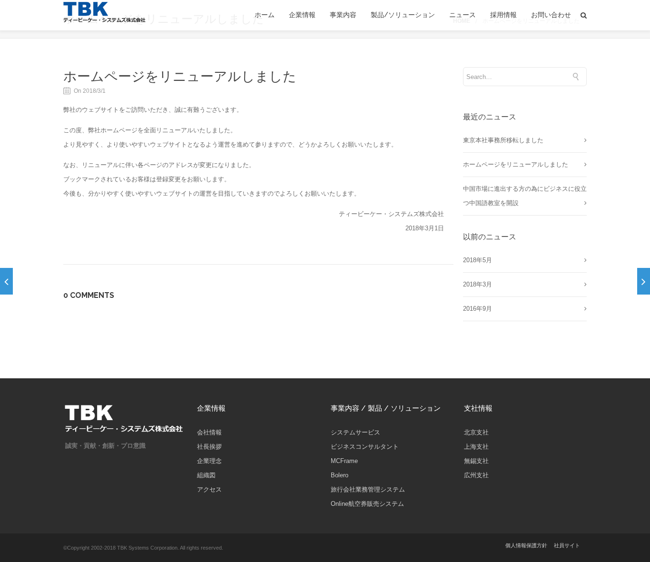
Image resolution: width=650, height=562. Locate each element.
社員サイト (567, 545)
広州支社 (476, 475)
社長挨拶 (209, 446)
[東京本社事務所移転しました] (643, 281)
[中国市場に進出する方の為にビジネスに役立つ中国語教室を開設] (6, 281)
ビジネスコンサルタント (365, 446)
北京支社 (476, 432)
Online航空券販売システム (367, 503)
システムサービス (355, 432)
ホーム (265, 15)
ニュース (462, 15)
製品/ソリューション (403, 15)
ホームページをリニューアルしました (179, 76)
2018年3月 (477, 284)
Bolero (339, 475)
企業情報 (302, 15)
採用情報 (503, 15)
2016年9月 (477, 308)
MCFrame (344, 460)
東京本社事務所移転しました (503, 140)
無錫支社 (476, 460)
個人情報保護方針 (526, 545)
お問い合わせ (551, 15)
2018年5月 (477, 260)
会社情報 (209, 432)
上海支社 (476, 446)
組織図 (206, 475)
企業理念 (209, 460)
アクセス (209, 489)
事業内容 (343, 15)
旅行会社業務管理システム (368, 489)
